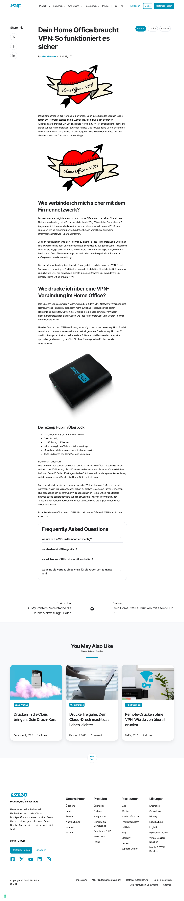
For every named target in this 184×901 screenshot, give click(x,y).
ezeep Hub (99, 836)
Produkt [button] (43, 5)
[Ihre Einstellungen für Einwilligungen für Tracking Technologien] (5, 896)
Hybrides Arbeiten (158, 832)
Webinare (126, 811)
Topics (152, 28)
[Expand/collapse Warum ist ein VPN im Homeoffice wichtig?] (120, 537)
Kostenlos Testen (164, 6)
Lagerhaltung (156, 821)
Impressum (81, 879)
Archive (165, 28)
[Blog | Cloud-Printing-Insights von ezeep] (92, 608)
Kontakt (70, 827)
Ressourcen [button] (91, 5)
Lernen (125, 843)
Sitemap (167, 884)
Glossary (126, 837)
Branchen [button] (58, 5)
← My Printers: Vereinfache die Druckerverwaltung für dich (49, 610)
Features (98, 811)
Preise (105, 5)
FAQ (124, 832)
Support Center (129, 848)
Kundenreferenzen (131, 816)
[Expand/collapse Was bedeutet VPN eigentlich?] (120, 547)
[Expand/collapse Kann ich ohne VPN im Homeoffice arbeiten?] (120, 558)
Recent (140, 28)
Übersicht (98, 805)
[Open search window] (116, 6)
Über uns (70, 805)
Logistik (153, 827)
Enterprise (154, 805)
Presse (69, 816)
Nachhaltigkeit (73, 821)
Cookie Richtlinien (163, 879)
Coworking (155, 811)
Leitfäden (126, 827)
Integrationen (100, 816)
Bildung (153, 816)
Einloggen (135, 6)
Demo (148, 6)
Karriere (70, 811)
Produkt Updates (130, 821)
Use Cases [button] (73, 5)
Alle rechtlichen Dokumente (144, 884)
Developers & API (102, 831)
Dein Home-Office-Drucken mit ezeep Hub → (143, 610)
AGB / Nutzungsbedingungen (106, 879)
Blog (124, 805)
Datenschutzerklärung (137, 879)
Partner (69, 832)
